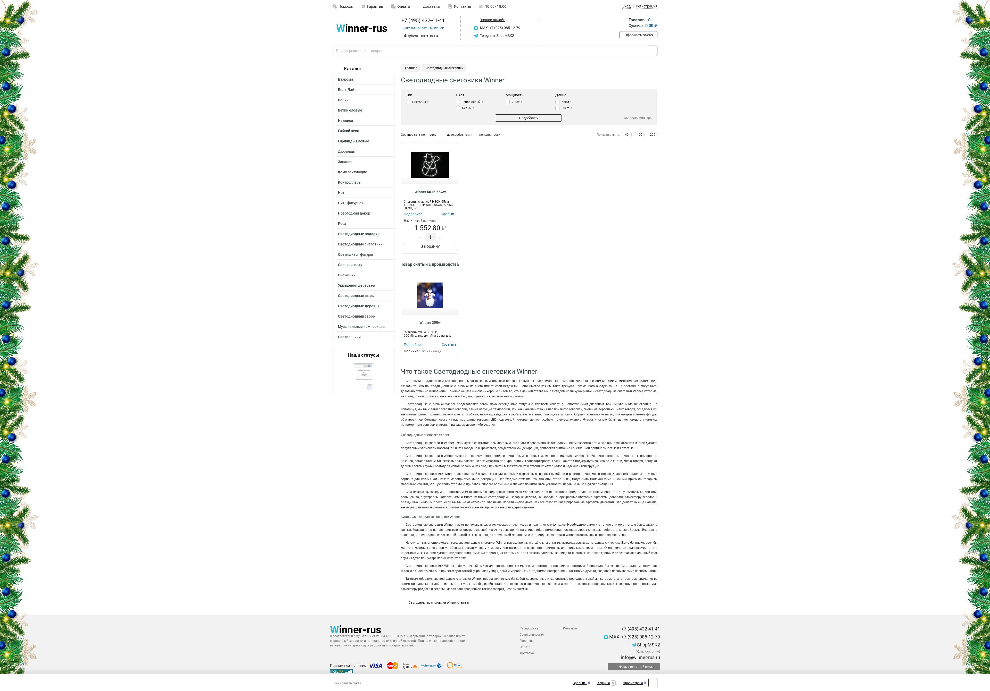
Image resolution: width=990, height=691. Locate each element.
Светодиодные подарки (359, 234)
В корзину (430, 246)
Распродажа (529, 628)
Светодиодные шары (356, 296)
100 (639, 135)
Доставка (431, 6)
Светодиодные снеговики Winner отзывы (439, 602)
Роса (342, 223)
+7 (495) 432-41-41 (422, 20)
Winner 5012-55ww (430, 192)
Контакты (462, 6)
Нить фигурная (351, 203)
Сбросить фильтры (638, 118)
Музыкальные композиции (361, 327)
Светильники (349, 337)
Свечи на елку (350, 265)
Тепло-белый (472, 102)
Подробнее (413, 214)
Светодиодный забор (356, 316)
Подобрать (528, 118)
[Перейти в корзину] (623, 23)
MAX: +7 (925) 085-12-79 (499, 28)
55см (567, 102)
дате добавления (459, 135)
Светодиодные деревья (359, 306)
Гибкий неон (348, 131)
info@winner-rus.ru (640, 657)
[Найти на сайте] (652, 51)
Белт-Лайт (347, 90)
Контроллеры (349, 182)
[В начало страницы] (652, 682)
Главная (411, 68)
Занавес (345, 162)
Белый (468, 108)
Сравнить (580, 683)
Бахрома (345, 79)
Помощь (346, 6)
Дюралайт (347, 151)
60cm (567, 108)
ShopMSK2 (648, 644)
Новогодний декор (354, 213)
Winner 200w (430, 322)
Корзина (603, 683)
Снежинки (347, 275)
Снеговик (420, 102)
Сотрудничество (532, 634)
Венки (343, 100)
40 (627, 135)
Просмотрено (633, 683)
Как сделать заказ (347, 683)
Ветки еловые (350, 110)
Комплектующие (352, 172)
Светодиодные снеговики (360, 244)
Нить (342, 193)
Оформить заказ (638, 35)
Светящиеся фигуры (355, 254)
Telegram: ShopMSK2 (496, 35)
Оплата (403, 6)
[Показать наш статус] (363, 376)
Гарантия (375, 6)
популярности (489, 135)
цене (433, 135)
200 (652, 135)
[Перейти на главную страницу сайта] (362, 28)
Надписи (345, 120)
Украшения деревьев (356, 285)
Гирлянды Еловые (353, 141)
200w (517, 102)
